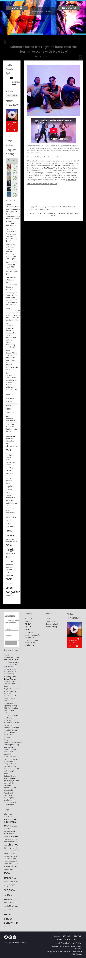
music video (9, 522)
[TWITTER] (6, 937)
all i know (66, 165)
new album (10, 526)
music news (10, 515)
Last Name (8, 636)
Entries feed (50, 621)
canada (8, 462)
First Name (8, 629)
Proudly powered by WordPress (58, 952)
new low (58, 165)
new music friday (11, 541)
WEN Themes (77, 954)
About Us (9, 395)
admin (45, 56)
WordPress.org (51, 627)
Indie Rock (10, 503)
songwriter (9, 595)
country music (10, 469)
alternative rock (12, 448)
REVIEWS (43, 213)
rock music (10, 581)
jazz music (9, 505)
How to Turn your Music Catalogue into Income (11, 427)
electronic (9, 478)
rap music (9, 569)
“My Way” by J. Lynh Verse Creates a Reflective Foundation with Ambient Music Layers (11, 251)
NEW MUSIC (10, 398)
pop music (10, 559)
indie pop (10, 500)
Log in (48, 618)
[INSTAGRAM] (14, 937)
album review (10, 436)
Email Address (10, 623)
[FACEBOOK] (10, 937)
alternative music (10, 442)
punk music (9, 567)
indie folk (8, 495)
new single (10, 547)
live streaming (10, 508)
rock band (9, 575)
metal (7, 510)
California (9, 460)
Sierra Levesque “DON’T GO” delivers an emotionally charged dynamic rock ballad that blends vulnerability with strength (11, 335)
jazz (16, 503)
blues (7, 453)
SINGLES (62, 213)
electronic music (9, 481)
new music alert (10, 539)
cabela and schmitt (10, 456)
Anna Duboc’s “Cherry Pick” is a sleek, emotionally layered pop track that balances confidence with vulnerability (12, 359)
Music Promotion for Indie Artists (11, 418)
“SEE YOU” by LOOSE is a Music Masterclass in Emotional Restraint (11, 283)
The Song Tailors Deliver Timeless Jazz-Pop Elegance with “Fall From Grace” (11, 235)
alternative (10, 438)
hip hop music (9, 491)
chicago (14, 462)
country (8, 465)
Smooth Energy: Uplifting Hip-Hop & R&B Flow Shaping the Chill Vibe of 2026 (12, 268)
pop (13, 553)
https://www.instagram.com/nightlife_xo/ (42, 184)
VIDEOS (8, 409)
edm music (9, 476)
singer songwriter (13, 590)
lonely (29, 168)
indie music (10, 498)
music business (10, 512)
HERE (14, 84)
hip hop (10, 486)
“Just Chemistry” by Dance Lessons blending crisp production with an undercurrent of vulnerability (11, 381)
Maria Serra (72, 180)
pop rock (9, 564)
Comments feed (52, 624)
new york (8, 553)
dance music (9, 473)
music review (11, 517)
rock (8, 572)
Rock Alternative (52, 213)
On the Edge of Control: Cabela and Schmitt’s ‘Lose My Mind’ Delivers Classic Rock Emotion (11, 299)
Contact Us (10, 412)
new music (10, 532)
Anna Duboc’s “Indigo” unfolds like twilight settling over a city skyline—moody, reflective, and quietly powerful (15, 314)
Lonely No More (60, 168)
